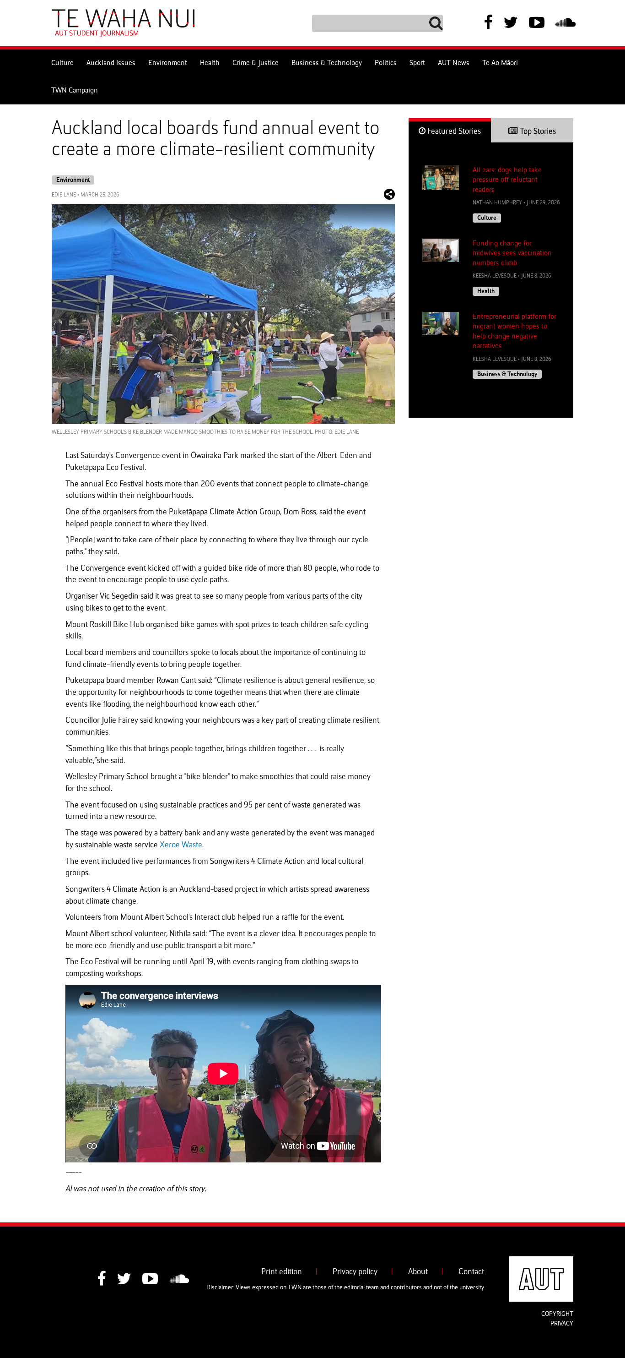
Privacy (561, 1323)
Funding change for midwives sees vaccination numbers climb (512, 253)
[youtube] (536, 24)
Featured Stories (453, 131)
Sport (417, 63)
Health (210, 63)
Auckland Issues (110, 63)
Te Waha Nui (123, 23)
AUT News (453, 63)
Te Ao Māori (500, 63)
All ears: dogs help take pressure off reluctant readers (507, 180)
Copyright (557, 1314)
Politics (386, 63)
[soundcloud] (565, 24)
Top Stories (537, 131)
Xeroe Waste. (182, 845)
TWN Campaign (74, 90)
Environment (167, 63)
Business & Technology (326, 63)
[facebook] (488, 24)
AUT (566, 1262)
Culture (62, 63)
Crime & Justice (255, 63)
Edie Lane (64, 195)
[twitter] (511, 24)
